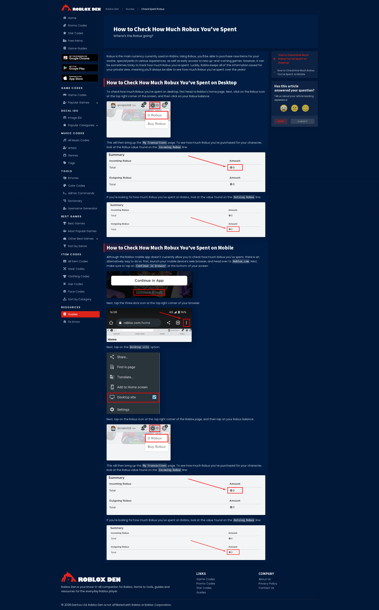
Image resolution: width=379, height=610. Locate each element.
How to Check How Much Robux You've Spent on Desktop (293, 58)
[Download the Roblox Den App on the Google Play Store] (80, 68)
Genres (73, 155)
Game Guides (77, 48)
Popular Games (78, 102)
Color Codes (76, 186)
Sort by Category (79, 299)
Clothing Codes (78, 276)
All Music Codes (78, 140)
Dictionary (75, 201)
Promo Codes (77, 25)
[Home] (81, 7)
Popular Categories (81, 125)
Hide (281, 121)
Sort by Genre (77, 246)
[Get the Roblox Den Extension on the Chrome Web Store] (80, 58)
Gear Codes (76, 269)
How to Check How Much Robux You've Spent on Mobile (295, 72)
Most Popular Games (82, 231)
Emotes (73, 178)
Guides (73, 314)
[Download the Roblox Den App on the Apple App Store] (80, 78)
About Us (265, 579)
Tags (71, 163)
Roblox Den (112, 9)
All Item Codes (78, 261)
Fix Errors (74, 322)
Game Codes (77, 95)
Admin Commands (81, 193)
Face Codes (76, 292)
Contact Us (266, 588)
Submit (302, 121)
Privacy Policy (268, 584)
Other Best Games (81, 239)
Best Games (76, 223)
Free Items (75, 41)
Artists (72, 148)
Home (72, 18)
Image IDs (75, 118)
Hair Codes (75, 284)
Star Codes (75, 33)
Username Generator (82, 208)
